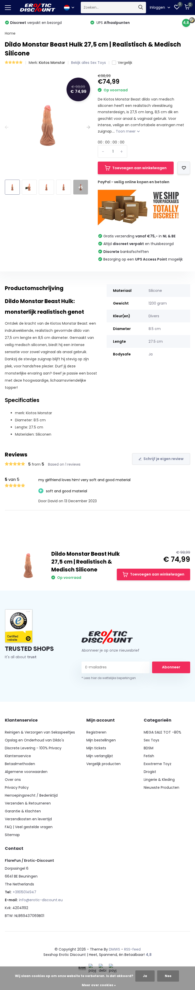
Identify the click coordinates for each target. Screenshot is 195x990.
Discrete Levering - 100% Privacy (33, 748)
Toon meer (126, 131)
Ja (145, 976)
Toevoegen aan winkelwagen (139, 167)
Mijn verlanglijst (99, 755)
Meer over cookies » (99, 985)
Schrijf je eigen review (163, 458)
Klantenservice (18, 755)
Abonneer (171, 667)
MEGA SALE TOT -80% (162, 732)
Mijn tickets (96, 748)
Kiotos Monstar (52, 62)
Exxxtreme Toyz (157, 763)
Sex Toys (151, 740)
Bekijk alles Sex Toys (88, 62)
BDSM (148, 748)
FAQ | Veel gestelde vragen (29, 826)
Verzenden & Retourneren (28, 803)
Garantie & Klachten (23, 811)
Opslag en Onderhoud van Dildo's (34, 740)
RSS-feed (132, 949)
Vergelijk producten (103, 763)
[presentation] (6, 127)
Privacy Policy (17, 787)
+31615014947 (24, 892)
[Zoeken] (141, 7)
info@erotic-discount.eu (41, 899)
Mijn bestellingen (101, 740)
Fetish (149, 755)
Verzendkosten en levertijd (28, 819)
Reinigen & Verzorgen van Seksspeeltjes (40, 732)
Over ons (13, 779)
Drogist (150, 771)
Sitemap (12, 834)
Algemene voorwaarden (26, 771)
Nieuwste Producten (161, 787)
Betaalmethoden (20, 763)
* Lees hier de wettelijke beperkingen (109, 678)
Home (10, 33)
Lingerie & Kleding (159, 779)
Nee (168, 976)
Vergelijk (125, 62)
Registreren (96, 732)
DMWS (114, 949)
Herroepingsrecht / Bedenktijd (31, 795)
